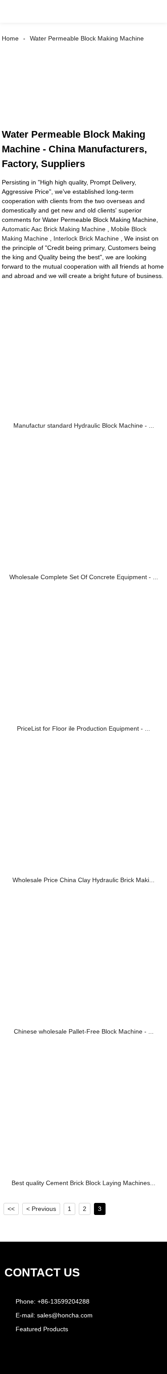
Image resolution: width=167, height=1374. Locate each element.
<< (11, 1208)
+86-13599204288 (63, 1301)
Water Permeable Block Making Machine (87, 38)
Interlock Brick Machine (86, 238)
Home (10, 38)
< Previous (41, 1208)
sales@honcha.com (65, 1315)
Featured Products (42, 1329)
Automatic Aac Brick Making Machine (54, 229)
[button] (15, 11)
